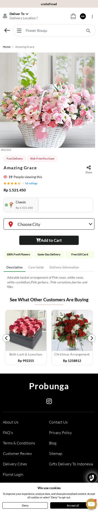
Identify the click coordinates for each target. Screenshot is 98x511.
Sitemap (55, 453)
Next (91, 338)
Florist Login (13, 474)
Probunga (49, 386)
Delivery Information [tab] (64, 267)
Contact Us (58, 422)
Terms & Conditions (19, 443)
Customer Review (17, 453)
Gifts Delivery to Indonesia (71, 464)
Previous (6, 338)
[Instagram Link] (49, 402)
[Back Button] (7, 30)
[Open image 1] (47, 100)
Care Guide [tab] (36, 267)
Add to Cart (51, 240)
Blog (52, 443)
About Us (10, 422)
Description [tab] (14, 267)
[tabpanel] (49, 282)
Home (6, 47)
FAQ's (8, 432)
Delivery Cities (15, 464)
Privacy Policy (60, 432)
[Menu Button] (19, 30)
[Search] (88, 30)
